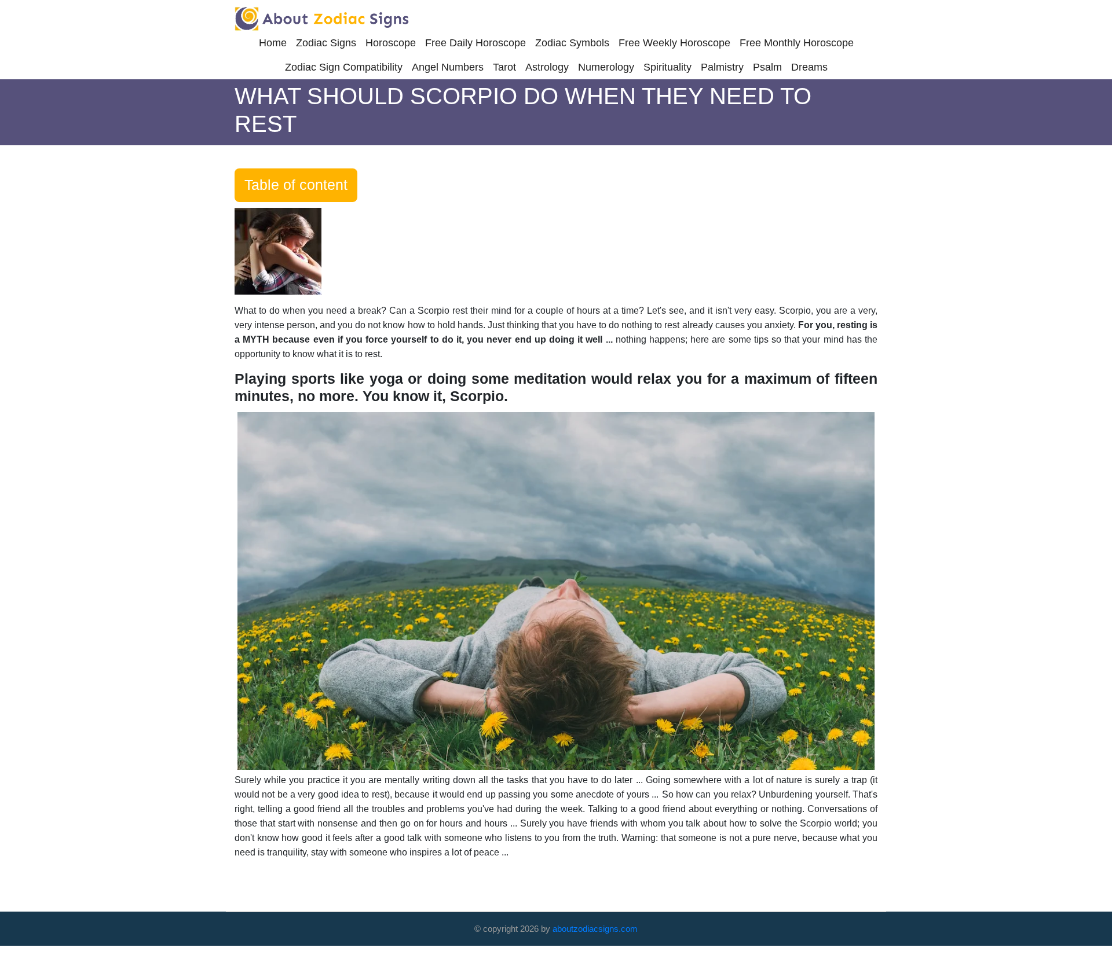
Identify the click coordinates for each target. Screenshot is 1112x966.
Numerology (606, 67)
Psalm (767, 67)
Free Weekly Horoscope (674, 43)
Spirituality (667, 67)
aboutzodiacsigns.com (595, 929)
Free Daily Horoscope (475, 43)
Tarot (504, 67)
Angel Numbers (448, 67)
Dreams (809, 67)
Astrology (547, 67)
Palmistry (722, 67)
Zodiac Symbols (572, 43)
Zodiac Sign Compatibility (344, 67)
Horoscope (390, 43)
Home (273, 43)
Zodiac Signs (326, 43)
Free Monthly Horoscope (797, 43)
